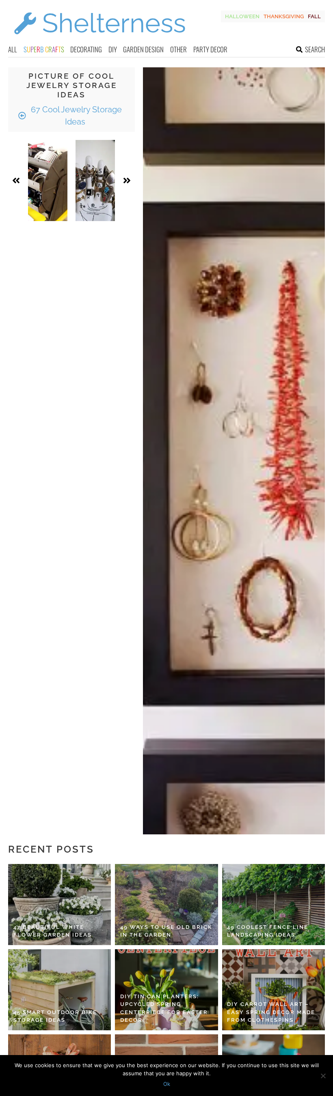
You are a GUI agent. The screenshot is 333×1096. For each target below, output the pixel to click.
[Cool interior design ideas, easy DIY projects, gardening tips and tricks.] (99, 39)
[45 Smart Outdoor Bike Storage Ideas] (59, 989)
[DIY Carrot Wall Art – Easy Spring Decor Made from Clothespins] (273, 989)
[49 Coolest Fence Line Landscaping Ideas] (273, 904)
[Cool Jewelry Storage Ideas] (47, 180)
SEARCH (315, 49)
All (12, 49)
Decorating (86, 49)
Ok (166, 1084)
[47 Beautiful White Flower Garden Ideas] (59, 904)
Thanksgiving (284, 16)
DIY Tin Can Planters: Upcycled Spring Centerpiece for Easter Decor (164, 1008)
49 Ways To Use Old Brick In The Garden (166, 931)
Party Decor (210, 49)
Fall (314, 16)
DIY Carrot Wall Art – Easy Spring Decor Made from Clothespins (271, 1012)
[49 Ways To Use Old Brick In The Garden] (166, 904)
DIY (112, 49)
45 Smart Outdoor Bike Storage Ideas (55, 1016)
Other (178, 49)
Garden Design (143, 49)
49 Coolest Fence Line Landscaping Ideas (267, 931)
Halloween (242, 16)
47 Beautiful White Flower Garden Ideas (52, 931)
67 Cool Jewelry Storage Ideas (75, 116)
